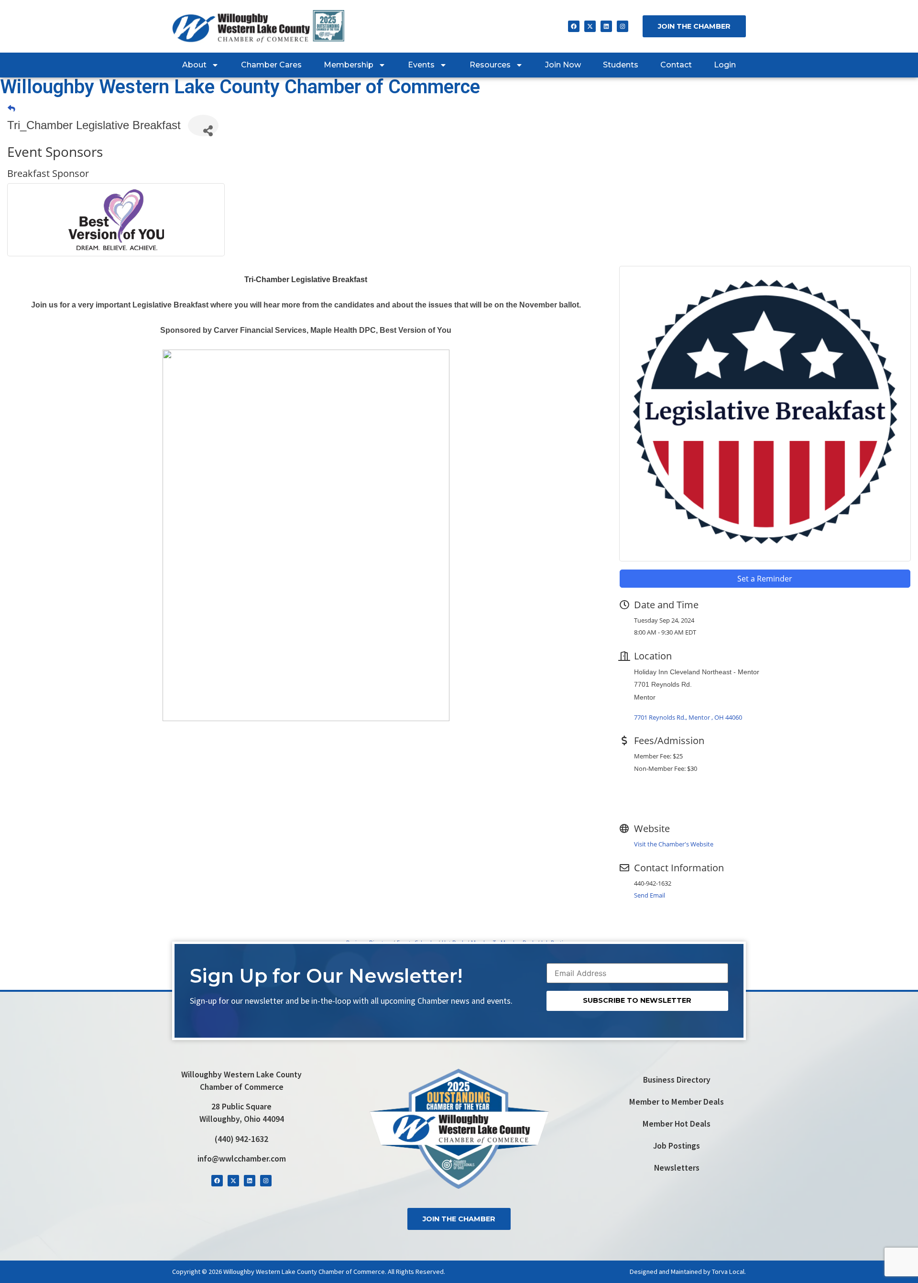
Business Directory (676, 1080)
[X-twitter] (590, 26)
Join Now (563, 64)
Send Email (649, 895)
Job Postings (676, 1145)
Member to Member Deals (676, 1102)
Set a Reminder (764, 578)
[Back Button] (11, 108)
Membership (348, 64)
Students (620, 64)
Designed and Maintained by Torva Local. (688, 1271)
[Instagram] (622, 26)
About (194, 64)
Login (725, 64)
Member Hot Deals (676, 1124)
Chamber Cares (271, 64)
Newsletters (676, 1167)
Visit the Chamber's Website (673, 844)
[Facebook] (573, 26)
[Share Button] (203, 125)
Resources (490, 64)
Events (421, 64)
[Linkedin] (606, 26)
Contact (676, 64)
